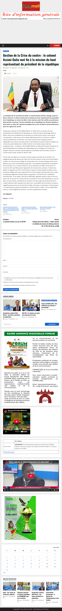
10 (7, 560)
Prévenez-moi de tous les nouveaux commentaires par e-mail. (20, 282)
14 (39, 560)
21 (39, 563)
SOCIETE (11, 588)
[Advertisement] (31, 30)
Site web (5, 272)
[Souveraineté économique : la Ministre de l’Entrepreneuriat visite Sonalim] (52, 586)
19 (23, 563)
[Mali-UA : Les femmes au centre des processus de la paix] (31, 305)
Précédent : (14, 220)
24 (7, 567)
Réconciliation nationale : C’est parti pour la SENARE (47, 207)
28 (39, 567)
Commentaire (7, 239)
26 (23, 567)
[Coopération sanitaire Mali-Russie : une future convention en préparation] (12, 305)
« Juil (4, 572)
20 (31, 563)
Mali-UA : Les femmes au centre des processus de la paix (31, 314)
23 (55, 563)
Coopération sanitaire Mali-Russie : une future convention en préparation (11, 315)
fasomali (6, 68)
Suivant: (46, 222)
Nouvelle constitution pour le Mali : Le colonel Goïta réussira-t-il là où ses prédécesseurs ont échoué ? (11, 209)
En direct (56, 45)
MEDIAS (6, 307)
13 (31, 560)
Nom (5, 260)
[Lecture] (5, 490)
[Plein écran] (57, 490)
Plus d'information (9, 452)
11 (15, 560)
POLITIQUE (6, 51)
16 (55, 560)
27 (31, 567)
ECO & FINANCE (8, 586)
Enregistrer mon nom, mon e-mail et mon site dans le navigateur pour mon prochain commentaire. (29, 279)
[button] (3, 45)
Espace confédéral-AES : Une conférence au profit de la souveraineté (49, 305)
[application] (31, 475)
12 (23, 560)
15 (47, 560)
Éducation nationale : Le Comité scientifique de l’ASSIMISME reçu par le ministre (23, 595)
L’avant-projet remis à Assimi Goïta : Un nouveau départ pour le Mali (29, 208)
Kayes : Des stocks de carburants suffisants (9, 593)
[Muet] (54, 490)
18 (15, 563)
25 (15, 567)
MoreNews (37, 609)
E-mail (5, 266)
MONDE (11, 307)
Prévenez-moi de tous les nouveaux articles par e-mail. (19, 285)
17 (7, 563)
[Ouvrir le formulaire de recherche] (47, 45)
